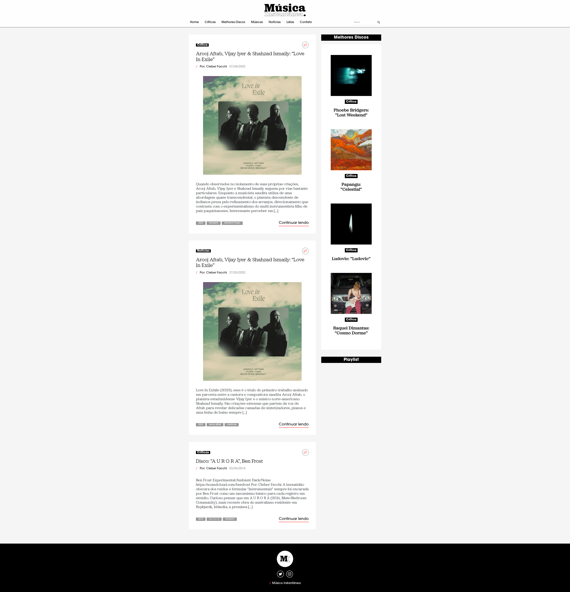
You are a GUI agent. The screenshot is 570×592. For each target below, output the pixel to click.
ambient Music (232, 223)
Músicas (257, 22)
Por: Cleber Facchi (213, 66)
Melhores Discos (233, 22)
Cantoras (231, 425)
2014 (200, 519)
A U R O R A (214, 519)
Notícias (275, 22)
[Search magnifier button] (379, 22)
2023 (200, 223)
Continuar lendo (294, 223)
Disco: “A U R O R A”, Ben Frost (229, 461)
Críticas (210, 22)
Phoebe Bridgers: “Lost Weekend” (351, 112)
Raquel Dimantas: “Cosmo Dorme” (351, 330)
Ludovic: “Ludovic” (351, 258)
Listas (290, 22)
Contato (306, 22)
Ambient (213, 223)
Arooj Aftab (215, 425)
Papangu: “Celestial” (351, 187)
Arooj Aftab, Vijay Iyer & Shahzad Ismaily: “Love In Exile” (250, 56)
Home (194, 22)
